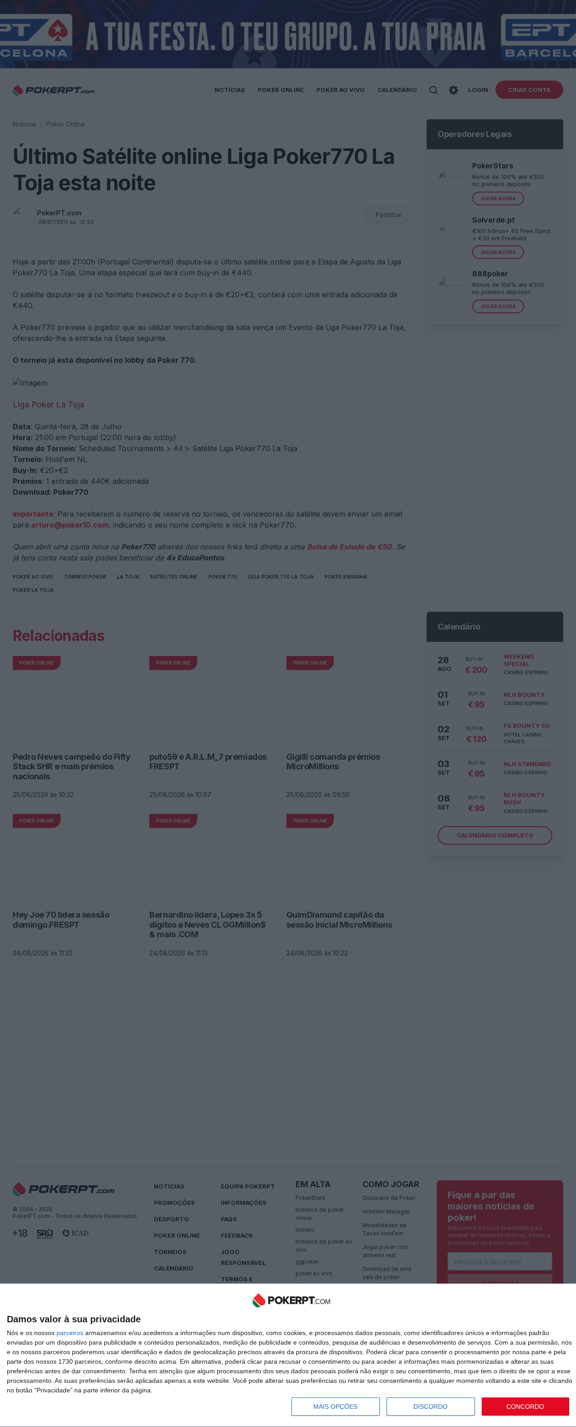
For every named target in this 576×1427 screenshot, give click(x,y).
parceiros (69, 1333)
